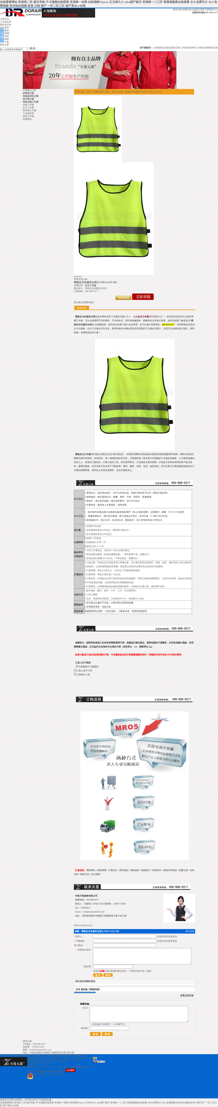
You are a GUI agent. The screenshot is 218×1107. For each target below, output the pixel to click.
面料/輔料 (5, 33)
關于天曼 (4, 42)
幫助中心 (213, 9)
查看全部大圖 (80, 279)
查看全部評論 (187, 995)
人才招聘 (4, 36)
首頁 (89, 92)
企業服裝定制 (160, 47)
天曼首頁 (4, 19)
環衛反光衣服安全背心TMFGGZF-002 (143, 92)
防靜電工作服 (29, 110)
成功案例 (4, 27)
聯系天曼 (204, 9)
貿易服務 (4, 30)
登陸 (175, 9)
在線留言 (195, 9)
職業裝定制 (5, 24)
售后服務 (4, 39)
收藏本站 (186, 9)
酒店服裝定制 (173, 47)
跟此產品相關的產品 (84, 302)
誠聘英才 (61, 1055)
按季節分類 (28, 93)
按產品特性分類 (30, 96)
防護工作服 (28, 116)
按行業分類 (28, 99)
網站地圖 (79, 1055)
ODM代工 (37, 1055)
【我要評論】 (94, 989)
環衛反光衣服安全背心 (83, 925)
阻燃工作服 (28, 104)
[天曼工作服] (99, 88)
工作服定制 (5, 22)
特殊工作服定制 (199, 47)
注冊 (179, 9)
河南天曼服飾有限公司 (80, 1067)
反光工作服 (117, 92)
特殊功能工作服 (101, 92)
